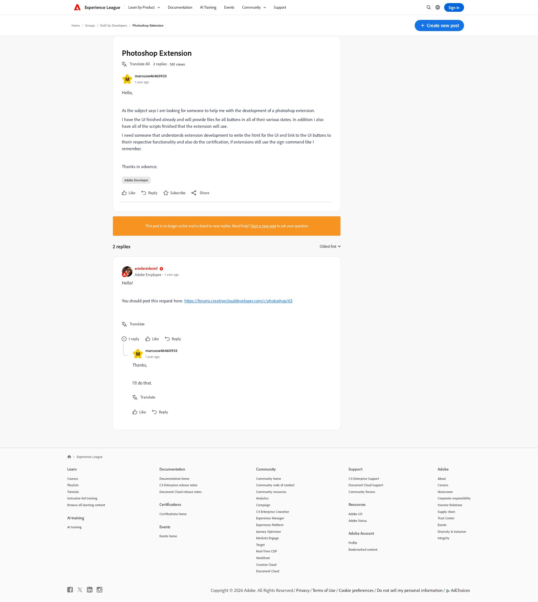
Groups (90, 25)
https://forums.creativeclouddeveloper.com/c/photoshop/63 (238, 301)
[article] (225, 304)
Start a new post (263, 225)
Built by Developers (113, 25)
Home (75, 25)
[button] (439, 25)
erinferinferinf (146, 268)
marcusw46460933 (151, 75)
